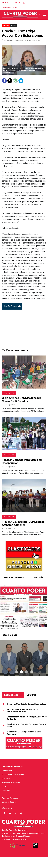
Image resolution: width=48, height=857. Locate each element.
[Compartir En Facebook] (4, 82)
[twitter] (20, 2)
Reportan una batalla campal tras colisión (27, 704)
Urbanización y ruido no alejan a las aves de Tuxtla (27, 718)
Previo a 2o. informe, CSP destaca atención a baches (23, 523)
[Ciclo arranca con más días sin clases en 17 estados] (24, 372)
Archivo (5, 786)
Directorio (6, 790)
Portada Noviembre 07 (9, 629)
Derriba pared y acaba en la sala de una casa (26, 725)
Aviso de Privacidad (10, 798)
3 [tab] (26, 625)
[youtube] (16, 2)
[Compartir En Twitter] (9, 82)
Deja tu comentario (12, 306)
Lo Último (31, 695)
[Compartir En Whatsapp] (15, 82)
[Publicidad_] (24, 555)
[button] (24, 615)
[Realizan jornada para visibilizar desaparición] (24, 433)
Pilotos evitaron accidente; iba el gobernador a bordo (22, 710)
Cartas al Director (9, 802)
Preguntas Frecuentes (11, 782)
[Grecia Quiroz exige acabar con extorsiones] (24, 60)
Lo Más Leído (11, 695)
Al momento (9, 393)
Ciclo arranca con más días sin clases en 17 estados (21, 399)
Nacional (6, 25)
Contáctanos (7, 770)
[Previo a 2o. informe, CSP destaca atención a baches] (24, 495)
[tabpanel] (24, 607)
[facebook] (13, 2)
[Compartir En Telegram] (20, 82)
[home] (20, 14)
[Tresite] (17, 845)
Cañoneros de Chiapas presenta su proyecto (23, 732)
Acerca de (6, 778)
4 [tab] (31, 625)
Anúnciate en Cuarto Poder (13, 774)
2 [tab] (21, 625)
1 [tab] (16, 625)
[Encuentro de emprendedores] (24, 661)
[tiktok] (23, 2)
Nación (13, 25)
